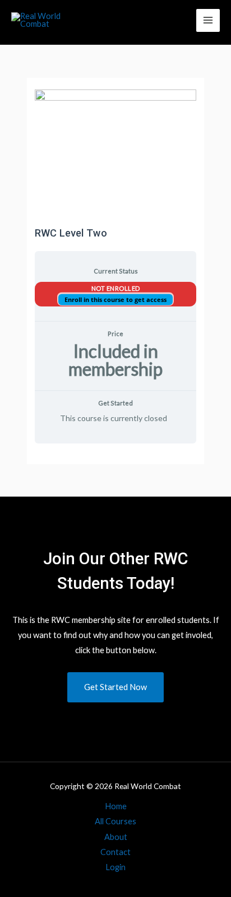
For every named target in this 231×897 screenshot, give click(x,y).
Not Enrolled (115, 288)
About (115, 837)
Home (116, 806)
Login (115, 867)
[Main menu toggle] (208, 20)
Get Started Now (115, 687)
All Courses (115, 821)
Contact (115, 852)
